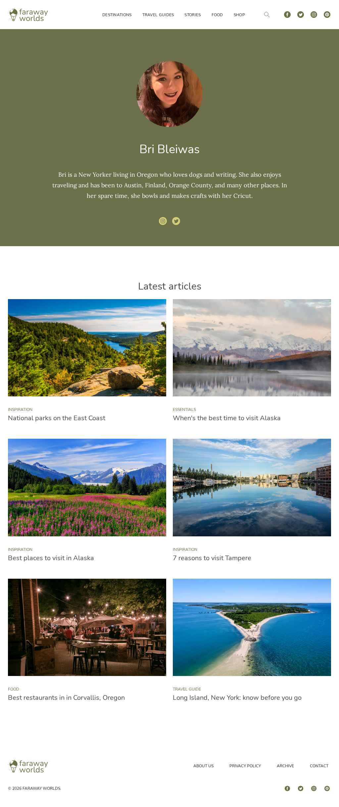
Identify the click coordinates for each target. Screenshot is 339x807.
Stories (192, 15)
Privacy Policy (245, 766)
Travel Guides (158, 15)
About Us (203, 766)
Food (217, 15)
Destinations (117, 15)
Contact (319, 766)
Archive (285, 766)
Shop (239, 15)
